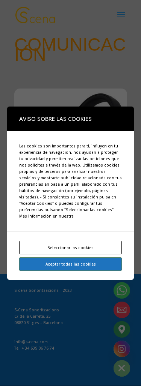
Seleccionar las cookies (70, 247)
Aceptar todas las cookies (70, 264)
